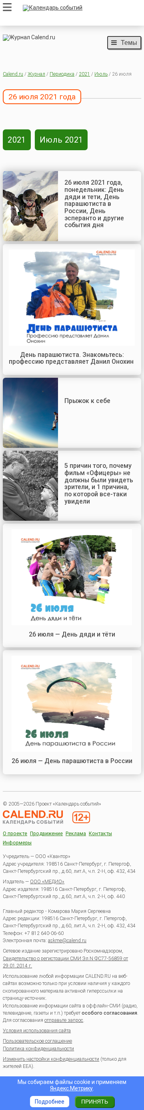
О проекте (15, 834)
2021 (84, 74)
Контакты (100, 834)
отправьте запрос (63, 1020)
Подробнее (49, 1101)
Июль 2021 (61, 140)
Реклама (76, 834)
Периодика (62, 74)
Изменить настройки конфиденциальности (51, 1059)
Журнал (36, 74)
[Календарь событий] (80, 8)
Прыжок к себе (87, 401)
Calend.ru (13, 74)
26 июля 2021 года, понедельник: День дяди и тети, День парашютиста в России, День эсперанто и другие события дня (94, 204)
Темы (129, 42)
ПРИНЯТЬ (94, 1101)
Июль (101, 74)
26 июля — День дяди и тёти (72, 634)
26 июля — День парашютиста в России (72, 761)
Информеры (17, 843)
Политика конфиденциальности (38, 1049)
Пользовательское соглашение (37, 1041)
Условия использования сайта (37, 1030)
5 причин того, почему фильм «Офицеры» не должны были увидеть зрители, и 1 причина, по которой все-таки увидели (98, 483)
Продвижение (46, 834)
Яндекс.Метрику (71, 1088)
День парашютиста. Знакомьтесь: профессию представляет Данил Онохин (72, 358)
